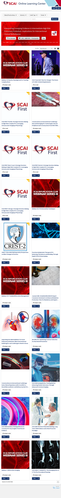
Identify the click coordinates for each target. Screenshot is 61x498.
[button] (10, 15)
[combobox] (45, 48)
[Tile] (58, 48)
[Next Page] (58, 482)
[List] (55, 48)
